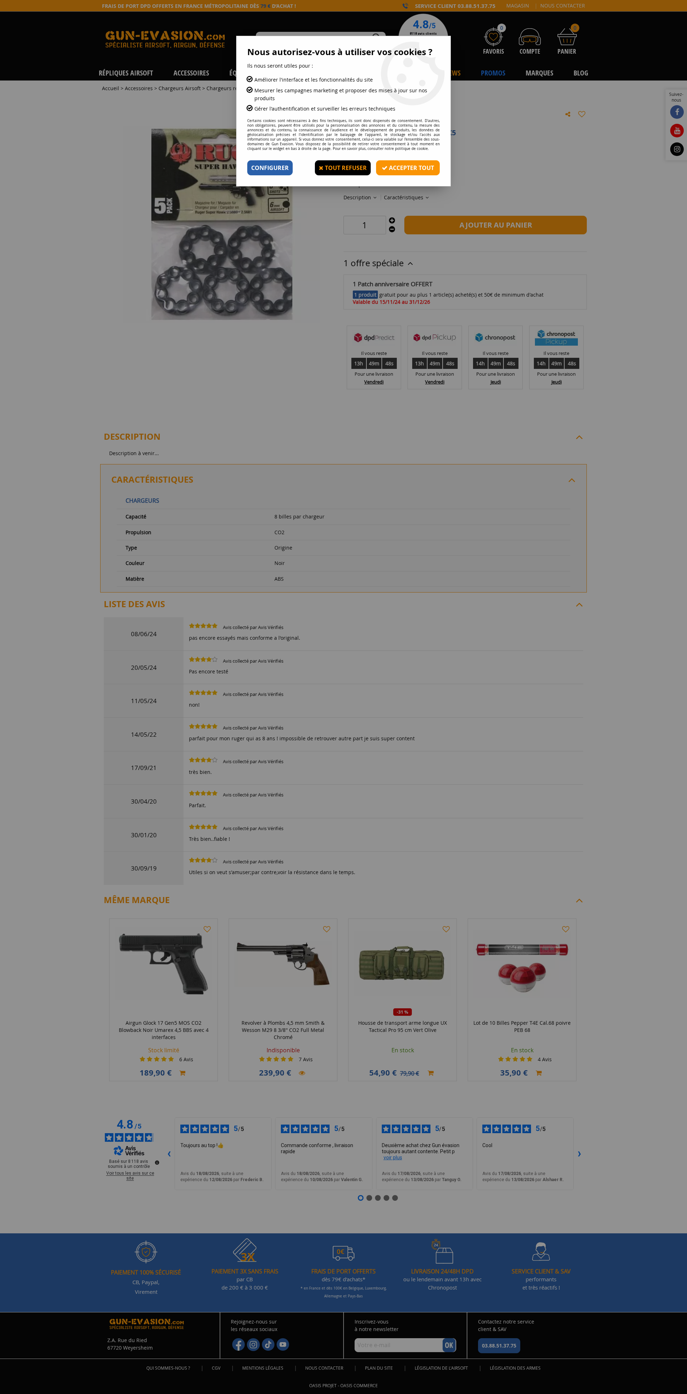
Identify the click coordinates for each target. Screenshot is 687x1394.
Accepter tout (411, 168)
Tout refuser (345, 168)
